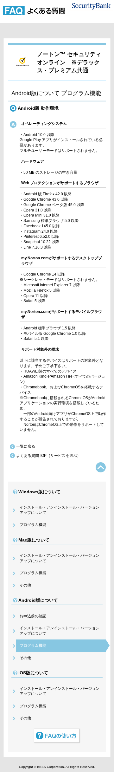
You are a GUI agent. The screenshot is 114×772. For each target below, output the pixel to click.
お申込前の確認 (33, 616)
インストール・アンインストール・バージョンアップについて (59, 510)
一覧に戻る (25, 446)
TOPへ (101, 467)
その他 (25, 585)
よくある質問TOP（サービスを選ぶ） (48, 455)
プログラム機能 (33, 524)
